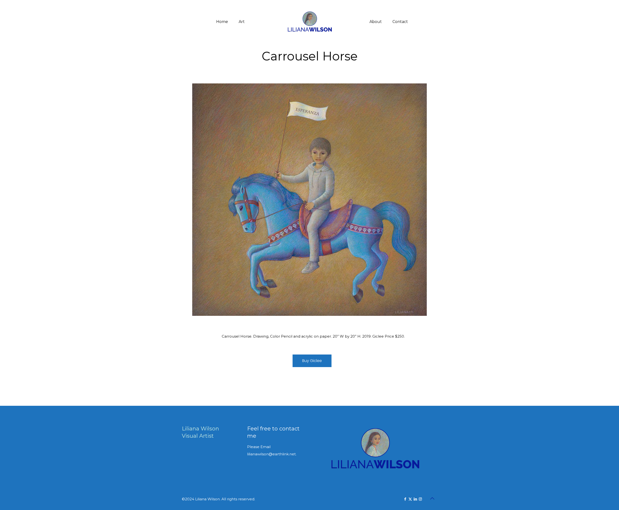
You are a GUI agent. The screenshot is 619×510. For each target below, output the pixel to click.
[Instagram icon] (420, 499)
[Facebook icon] (405, 499)
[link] (309, 199)
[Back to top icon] (432, 498)
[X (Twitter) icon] (410, 499)
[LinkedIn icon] (415, 499)
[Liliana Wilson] (309, 22)
